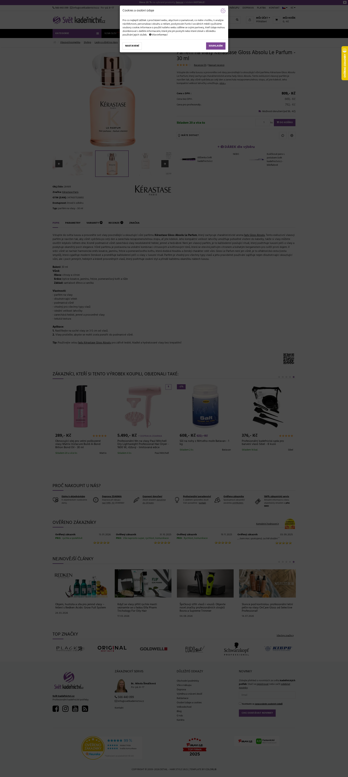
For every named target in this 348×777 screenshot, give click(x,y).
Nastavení (132, 46)
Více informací (159, 35)
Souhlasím (216, 46)
